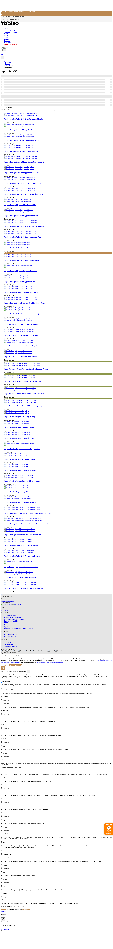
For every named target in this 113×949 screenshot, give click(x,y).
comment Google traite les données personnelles (49, 662)
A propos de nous (10, 616)
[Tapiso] (10, 25)
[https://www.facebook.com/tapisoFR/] (6, 604)
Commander (5, 929)
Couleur (7, 35)
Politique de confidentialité (13, 617)
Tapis (6, 28)
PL (10, 601)
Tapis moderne (9, 642)
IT (6, 601)
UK (2, 601)
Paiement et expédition (11, 621)
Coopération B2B (10, 636)
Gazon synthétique (10, 32)
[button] (56, 110)
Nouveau (7, 41)
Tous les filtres (5, 109)
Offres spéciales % (10, 44)
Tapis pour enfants (10, 646)
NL (8, 601)
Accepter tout (18, 665)
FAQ (5, 624)
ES (12, 601)
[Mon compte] (2, 53)
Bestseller (7, 42)
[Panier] (56, 55)
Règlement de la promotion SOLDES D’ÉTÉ (18, 628)
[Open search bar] (1, 49)
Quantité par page (6, 107)
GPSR (6, 623)
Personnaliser (4, 665)
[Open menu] (2, 57)
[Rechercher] (4, 49)
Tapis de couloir (9, 30)
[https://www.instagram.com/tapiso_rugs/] (18, 604)
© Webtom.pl (6, 611)
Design (6, 39)
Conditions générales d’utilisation (15, 619)
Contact (6, 626)
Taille (6, 37)
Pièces (6, 34)
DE (4, 601)
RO (14, 601)
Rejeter (11, 665)
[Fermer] (3, 919)
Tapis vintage (8, 644)
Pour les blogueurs (10, 634)
